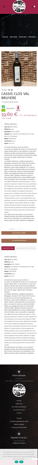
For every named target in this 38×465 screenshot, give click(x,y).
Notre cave (19, 403)
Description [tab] (8, 248)
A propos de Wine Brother (19, 427)
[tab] (8, 248)
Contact (19, 413)
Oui (16, 461)
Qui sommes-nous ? (19, 410)
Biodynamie (10, 108)
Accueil (5, 37)
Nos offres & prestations (19, 407)
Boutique (13, 37)
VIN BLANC (23, 37)
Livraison (19, 418)
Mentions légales (19, 424)
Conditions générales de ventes (19, 421)
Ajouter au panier (20, 233)
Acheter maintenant (19, 240)
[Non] (35, 457)
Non (21, 461)
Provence (32, 37)
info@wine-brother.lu (19, 443)
